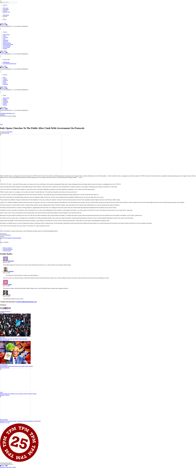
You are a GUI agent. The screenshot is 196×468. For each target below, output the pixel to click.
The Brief (5, 41)
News (4, 36)
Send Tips (2, 114)
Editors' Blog (6, 34)
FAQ (4, 77)
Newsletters (6, 9)
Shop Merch (6, 15)
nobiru (10, 284)
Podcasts (5, 10)
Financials (5, 102)
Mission (5, 99)
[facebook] (2, 25)
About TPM (6, 98)
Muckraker (5, 40)
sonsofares (11, 271)
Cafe (4, 38)
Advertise (5, 80)
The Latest (5, 8)
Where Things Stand (8, 44)
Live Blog (5, 37)
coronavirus (16, 238)
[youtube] (6, 25)
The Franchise (6, 47)
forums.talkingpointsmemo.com (27, 302)
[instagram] (5, 25)
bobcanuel (11, 261)
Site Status (5, 84)
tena (9, 294)
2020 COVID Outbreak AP (6, 238)
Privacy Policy (12, 467)
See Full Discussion (8, 249)
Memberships (6, 62)
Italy (20, 238)
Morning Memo (7, 43)
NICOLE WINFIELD (7, 131)
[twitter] (3, 466)
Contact (5, 78)
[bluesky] (0, 25)
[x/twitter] (4, 25)
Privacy (5, 82)
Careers (5, 103)
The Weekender (7, 45)
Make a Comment (7, 248)
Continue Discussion (5, 311)
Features (5, 48)
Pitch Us (5, 105)
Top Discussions (7, 250)
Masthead (5, 100)
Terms (4, 81)
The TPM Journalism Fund (9, 63)
